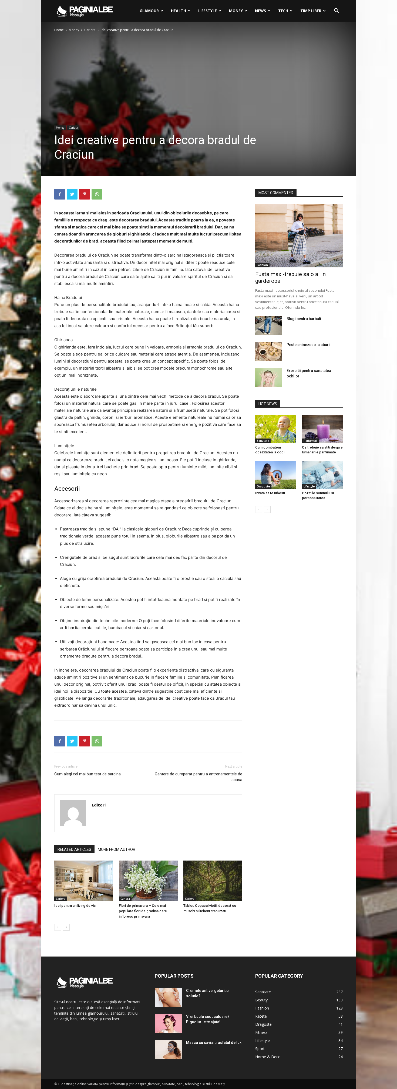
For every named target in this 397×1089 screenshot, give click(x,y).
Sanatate (263, 441)
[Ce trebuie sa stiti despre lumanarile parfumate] (322, 429)
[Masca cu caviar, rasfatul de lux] (168, 1049)
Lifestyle (207, 10)
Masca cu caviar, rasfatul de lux (213, 1042)
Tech (283, 10)
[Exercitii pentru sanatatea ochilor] (268, 377)
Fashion (262, 265)
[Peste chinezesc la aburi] (268, 351)
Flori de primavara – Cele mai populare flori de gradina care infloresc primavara (143, 911)
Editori (99, 805)
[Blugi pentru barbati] (268, 325)
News (260, 10)
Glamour (149, 10)
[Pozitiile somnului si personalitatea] (322, 475)
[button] (336, 11)
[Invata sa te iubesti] (275, 475)
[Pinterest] (84, 194)
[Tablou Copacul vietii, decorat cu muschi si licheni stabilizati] (212, 881)
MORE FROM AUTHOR (116, 849)
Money (236, 10)
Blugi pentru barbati (304, 319)
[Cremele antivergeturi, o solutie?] (168, 997)
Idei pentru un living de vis (75, 906)
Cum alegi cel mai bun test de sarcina (87, 774)
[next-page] (66, 927)
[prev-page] (57, 927)
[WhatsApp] (97, 194)
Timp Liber (310, 10)
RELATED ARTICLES (74, 849)
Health (178, 10)
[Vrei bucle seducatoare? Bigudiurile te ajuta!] (168, 1023)
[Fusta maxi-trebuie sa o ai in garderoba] (299, 235)
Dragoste (263, 486)
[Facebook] (59, 194)
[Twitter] (72, 194)
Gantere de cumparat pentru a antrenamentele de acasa (198, 777)
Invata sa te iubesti (270, 493)
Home (59, 30)
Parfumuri (310, 441)
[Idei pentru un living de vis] (83, 881)
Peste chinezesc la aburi (308, 345)
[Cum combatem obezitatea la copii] (275, 429)
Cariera (90, 30)
